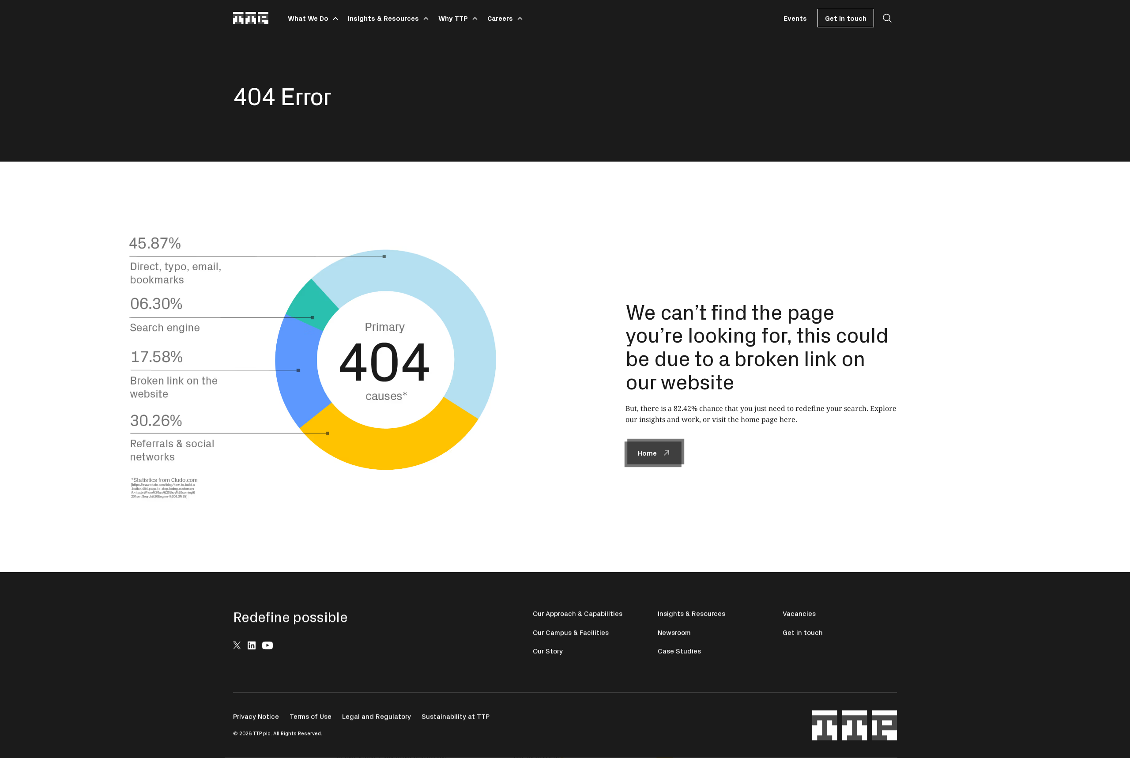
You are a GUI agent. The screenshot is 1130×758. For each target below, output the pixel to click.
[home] (250, 18)
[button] (311, 18)
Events (795, 18)
